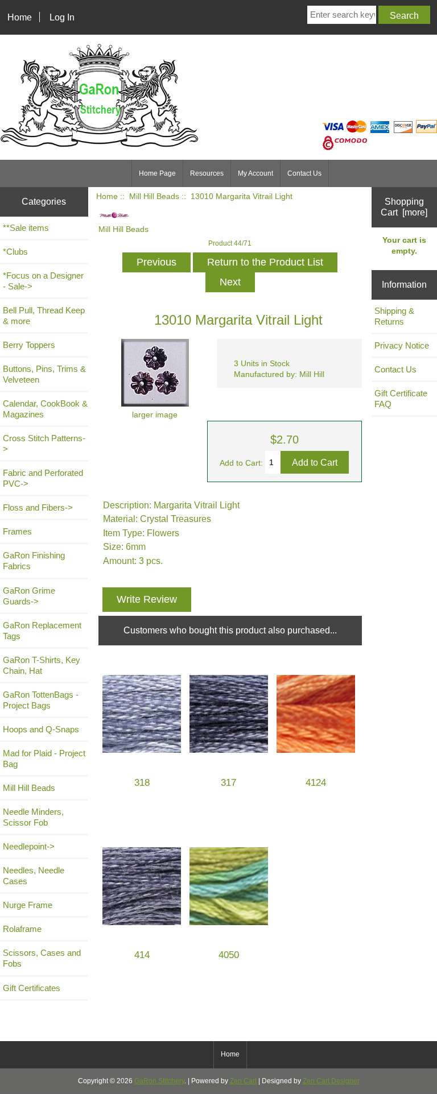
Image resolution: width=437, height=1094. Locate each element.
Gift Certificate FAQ (400, 398)
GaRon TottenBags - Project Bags (41, 700)
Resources (207, 173)
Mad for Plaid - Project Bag (44, 758)
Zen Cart (243, 1081)
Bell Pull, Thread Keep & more (44, 315)
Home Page (157, 173)
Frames (17, 531)
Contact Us (304, 173)
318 (142, 782)
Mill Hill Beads (154, 196)
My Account (255, 173)
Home (19, 17)
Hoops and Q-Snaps (41, 729)
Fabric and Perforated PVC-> (43, 478)
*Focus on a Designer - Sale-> (43, 281)
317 (228, 782)
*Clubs (15, 251)
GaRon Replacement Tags (42, 630)
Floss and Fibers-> (38, 507)
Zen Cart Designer (331, 1081)
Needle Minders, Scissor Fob (33, 817)
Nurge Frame (27, 905)
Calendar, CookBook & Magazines (45, 409)
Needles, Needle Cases (33, 875)
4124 (316, 782)
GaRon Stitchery (159, 1081)
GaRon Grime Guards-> (29, 596)
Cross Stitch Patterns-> (44, 443)
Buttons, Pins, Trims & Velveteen (44, 374)
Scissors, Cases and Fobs (42, 958)
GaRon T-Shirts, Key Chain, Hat (41, 665)
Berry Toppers (29, 345)
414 (142, 955)
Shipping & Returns (394, 316)
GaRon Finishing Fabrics (34, 560)
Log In (62, 17)
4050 (228, 955)
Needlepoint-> (29, 846)
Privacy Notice (401, 345)
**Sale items (26, 228)
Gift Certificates (31, 988)
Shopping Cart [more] (404, 206)
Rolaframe (22, 929)
